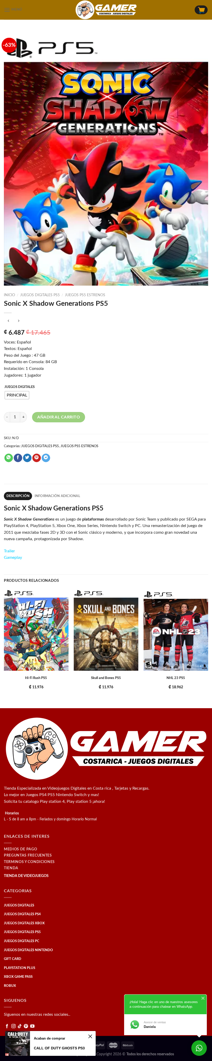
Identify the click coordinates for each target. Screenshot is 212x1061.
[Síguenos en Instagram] (13, 1026)
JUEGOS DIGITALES (19, 387)
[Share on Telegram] (46, 458)
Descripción (18, 496)
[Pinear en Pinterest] (36, 458)
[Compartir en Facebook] (18, 458)
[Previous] (4, 647)
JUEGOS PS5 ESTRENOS (85, 295)
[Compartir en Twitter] (27, 458)
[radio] (17, 395)
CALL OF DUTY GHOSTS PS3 (59, 1048)
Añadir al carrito (58, 417)
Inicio (9, 295)
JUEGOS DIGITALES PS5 (40, 295)
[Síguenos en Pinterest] (26, 1026)
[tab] (18, 496)
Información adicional (57, 496)
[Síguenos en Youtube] (32, 1026)
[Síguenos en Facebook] (7, 1026)
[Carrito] (201, 9)
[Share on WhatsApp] (8, 458)
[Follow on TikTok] (20, 1026)
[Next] (208, 647)
